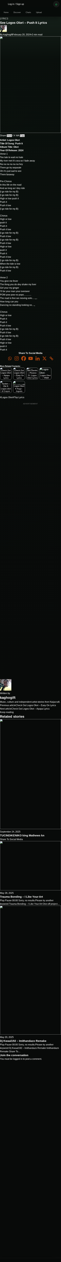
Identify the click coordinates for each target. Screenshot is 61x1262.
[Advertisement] (30, 541)
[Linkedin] (37, 358)
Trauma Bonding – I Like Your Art (21, 896)
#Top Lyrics (18, 397)
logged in (17, 1059)
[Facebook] (23, 358)
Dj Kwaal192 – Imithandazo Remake (23, 1040)
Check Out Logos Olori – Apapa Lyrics (30, 709)
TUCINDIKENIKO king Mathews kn (22, 835)
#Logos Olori (6, 397)
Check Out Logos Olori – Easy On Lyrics (36, 705)
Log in (11, 4)
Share (9, 136)
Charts (28, 12)
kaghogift (7, 34)
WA (17, 135)
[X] (44, 358)
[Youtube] (30, 358)
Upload (39, 12)
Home (6, 12)
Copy (22, 136)
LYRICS (4, 18)
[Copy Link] (51, 358)
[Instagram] (16, 358)
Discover (17, 12)
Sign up (20, 4)
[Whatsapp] (10, 358)
